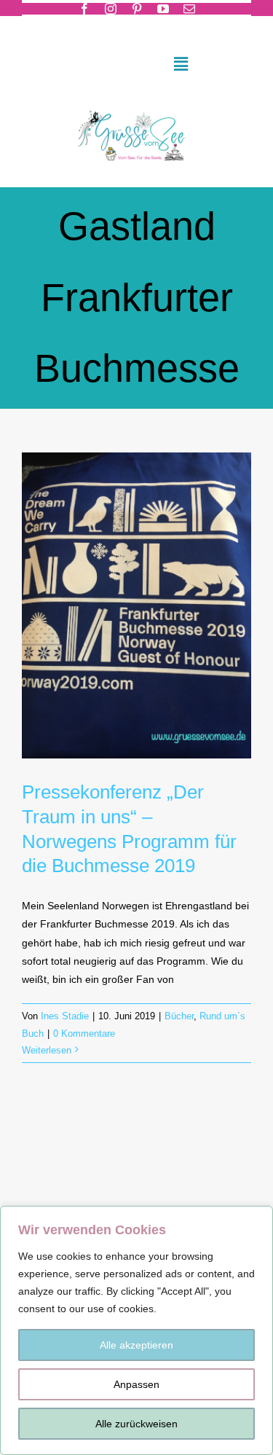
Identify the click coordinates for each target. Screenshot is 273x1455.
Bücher (179, 1016)
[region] (136, 1330)
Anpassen (136, 1384)
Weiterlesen (46, 1050)
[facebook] (84, 9)
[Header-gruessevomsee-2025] (137, 106)
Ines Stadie (65, 1016)
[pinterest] (137, 9)
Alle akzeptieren (136, 1345)
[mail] (189, 9)
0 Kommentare (84, 1033)
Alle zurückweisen (136, 1423)
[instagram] (110, 9)
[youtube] (163, 9)
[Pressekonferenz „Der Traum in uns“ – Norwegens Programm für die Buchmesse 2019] (136, 605)
